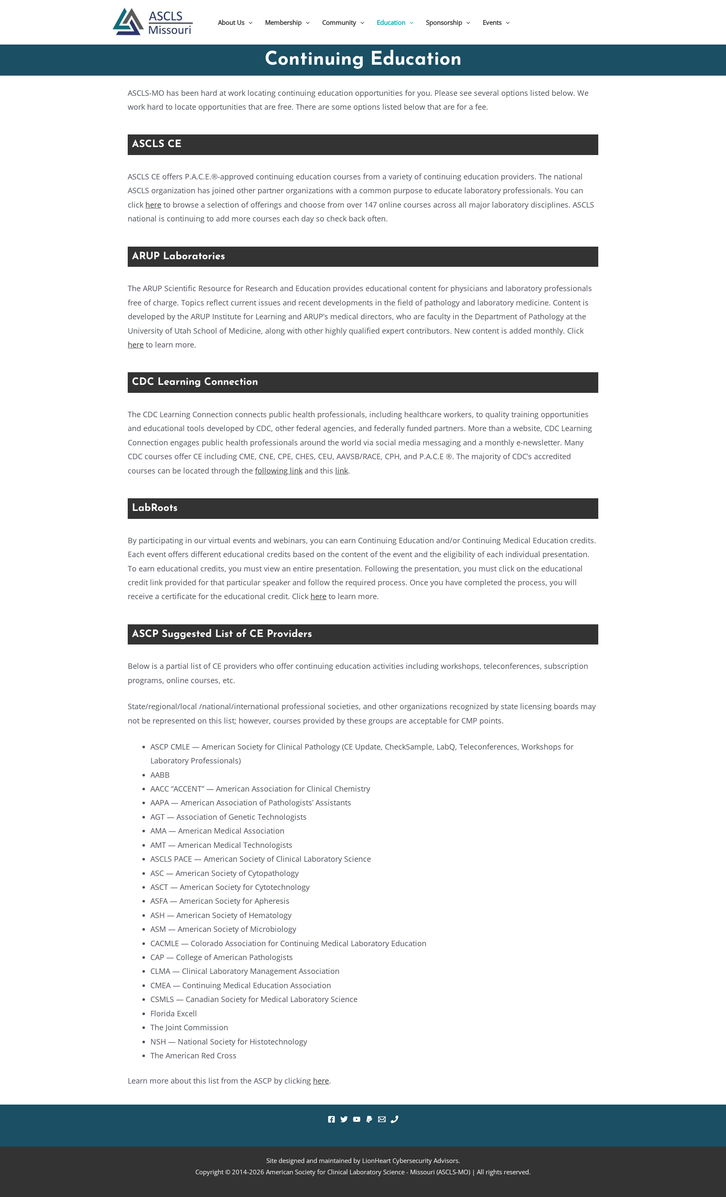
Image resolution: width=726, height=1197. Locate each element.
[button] (249, 22)
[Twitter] (344, 1119)
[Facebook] (331, 1119)
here (153, 205)
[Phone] (394, 1119)
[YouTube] (356, 1119)
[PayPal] (369, 1119)
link (341, 471)
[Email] (382, 1119)
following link (278, 471)
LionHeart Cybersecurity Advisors (410, 1160)
